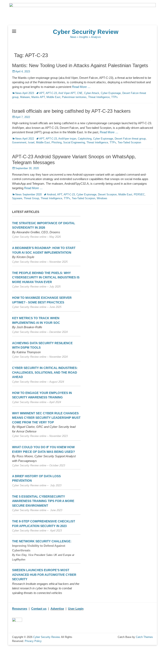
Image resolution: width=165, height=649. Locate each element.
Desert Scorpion (107, 194)
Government (19, 142)
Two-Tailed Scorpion (129, 142)
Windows (102, 198)
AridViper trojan (67, 138)
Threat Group (31, 198)
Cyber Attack (91, 93)
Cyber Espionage (111, 93)
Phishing (57, 142)
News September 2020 (28, 194)
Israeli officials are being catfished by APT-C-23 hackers (71, 111)
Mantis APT (38, 97)
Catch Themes (144, 637)
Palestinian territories (74, 97)
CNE (79, 93)
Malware (25, 97)
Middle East (53, 97)
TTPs (114, 97)
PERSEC (139, 194)
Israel (31, 142)
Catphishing (85, 138)
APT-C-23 (51, 93)
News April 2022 (24, 138)
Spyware (17, 198)
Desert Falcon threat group (130, 138)
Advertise (57, 608)
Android (51, 194)
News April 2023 (24, 93)
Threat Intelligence (99, 97)
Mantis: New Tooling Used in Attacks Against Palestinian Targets (80, 65)
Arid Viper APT (66, 93)
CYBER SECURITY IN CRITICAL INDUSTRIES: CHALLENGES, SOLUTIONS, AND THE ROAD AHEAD (45, 372)
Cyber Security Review (85, 31)
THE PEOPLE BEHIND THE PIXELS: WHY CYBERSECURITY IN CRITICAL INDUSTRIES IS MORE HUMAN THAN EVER (45, 277)
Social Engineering (74, 142)
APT (41, 93)
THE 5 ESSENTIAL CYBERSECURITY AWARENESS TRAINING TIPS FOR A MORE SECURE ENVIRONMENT (43, 501)
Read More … (81, 87)
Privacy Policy (33, 641)
